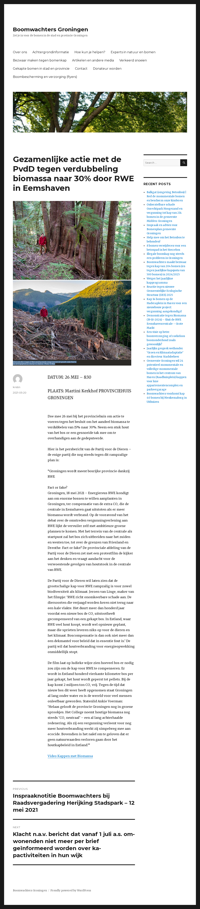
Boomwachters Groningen (50, 29)
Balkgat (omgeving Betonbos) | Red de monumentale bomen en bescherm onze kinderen (166, 196)
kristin (16, 387)
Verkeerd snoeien (133, 60)
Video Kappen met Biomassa (70, 756)
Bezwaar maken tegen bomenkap (40, 60)
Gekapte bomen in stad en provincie (41, 68)
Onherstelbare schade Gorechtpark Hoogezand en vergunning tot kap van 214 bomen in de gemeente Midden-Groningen (164, 213)
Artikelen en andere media (93, 60)
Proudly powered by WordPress (70, 890)
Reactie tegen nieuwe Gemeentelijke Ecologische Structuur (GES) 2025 (164, 291)
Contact (81, 68)
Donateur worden (107, 68)
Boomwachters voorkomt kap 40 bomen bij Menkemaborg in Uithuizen (167, 398)
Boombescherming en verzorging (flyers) (45, 77)
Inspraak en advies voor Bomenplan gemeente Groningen (162, 229)
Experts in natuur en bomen (133, 52)
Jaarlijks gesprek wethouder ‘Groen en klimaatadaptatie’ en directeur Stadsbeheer (165, 352)
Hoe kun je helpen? (89, 52)
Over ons (20, 52)
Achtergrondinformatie (50, 52)
